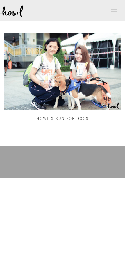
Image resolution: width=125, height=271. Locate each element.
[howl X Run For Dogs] (62, 107)
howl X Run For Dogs (63, 119)
